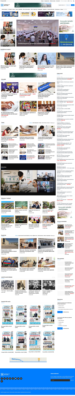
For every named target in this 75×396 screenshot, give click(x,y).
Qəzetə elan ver (62, 5)
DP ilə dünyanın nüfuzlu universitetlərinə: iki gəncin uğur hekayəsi (65, 180)
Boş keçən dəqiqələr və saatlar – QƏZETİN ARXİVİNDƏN (20, 292)
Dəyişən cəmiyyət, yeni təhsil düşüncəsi (21, 211)
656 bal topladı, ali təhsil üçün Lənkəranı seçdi (7, 32)
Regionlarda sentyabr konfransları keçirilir (43, 113)
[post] (8, 28)
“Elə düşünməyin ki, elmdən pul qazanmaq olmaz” (46, 188)
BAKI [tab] (31, 235)
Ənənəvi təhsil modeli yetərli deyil (69, 274)
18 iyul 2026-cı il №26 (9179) (34, 351)
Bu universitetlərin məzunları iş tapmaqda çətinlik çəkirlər (69, 263)
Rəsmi (13, 9)
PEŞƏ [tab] (48, 122)
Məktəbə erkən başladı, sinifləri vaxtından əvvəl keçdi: (69, 239)
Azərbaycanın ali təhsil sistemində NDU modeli (6, 211)
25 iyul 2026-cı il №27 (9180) (21, 352)
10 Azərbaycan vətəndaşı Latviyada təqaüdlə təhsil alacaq (50, 144)
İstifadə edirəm (61, 305)
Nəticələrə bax (66, 312)
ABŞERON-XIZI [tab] (34, 235)
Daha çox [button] (52, 122)
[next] (57, 33)
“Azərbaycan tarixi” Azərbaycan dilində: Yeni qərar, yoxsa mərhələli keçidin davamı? (65, 171)
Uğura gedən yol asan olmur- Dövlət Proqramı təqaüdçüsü (64, 196)
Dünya (61, 9)
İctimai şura (57, 9)
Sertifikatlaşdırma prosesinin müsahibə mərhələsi (65, 120)
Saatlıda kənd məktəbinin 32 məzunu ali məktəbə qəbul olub (46, 250)
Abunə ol (68, 5)
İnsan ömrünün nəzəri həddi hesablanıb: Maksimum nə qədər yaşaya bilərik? (69, 245)
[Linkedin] (71, 1)
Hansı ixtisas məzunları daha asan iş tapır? (69, 268)
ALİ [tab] (49, 122)
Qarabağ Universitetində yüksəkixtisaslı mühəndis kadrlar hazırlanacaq (65, 140)
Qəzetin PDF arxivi (50, 9)
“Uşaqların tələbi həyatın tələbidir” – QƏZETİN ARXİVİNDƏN (48, 292)
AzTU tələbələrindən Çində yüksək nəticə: (31, 156)
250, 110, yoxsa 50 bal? (27, 94)
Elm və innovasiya (26, 9)
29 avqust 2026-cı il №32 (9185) (6, 327)
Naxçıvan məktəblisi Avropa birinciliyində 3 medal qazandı (9, 269)
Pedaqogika (40, 9)
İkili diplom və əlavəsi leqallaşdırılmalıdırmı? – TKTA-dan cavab (65, 167)
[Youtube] (68, 1)
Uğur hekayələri (61, 320)
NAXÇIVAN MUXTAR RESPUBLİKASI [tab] (24, 235)
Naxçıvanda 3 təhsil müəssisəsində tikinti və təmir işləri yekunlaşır (65, 66)
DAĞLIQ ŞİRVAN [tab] (40, 235)
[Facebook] (61, 1)
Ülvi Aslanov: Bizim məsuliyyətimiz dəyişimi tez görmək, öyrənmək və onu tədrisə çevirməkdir (46, 175)
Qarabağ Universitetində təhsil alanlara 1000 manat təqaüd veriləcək (69, 232)
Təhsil (16, 9)
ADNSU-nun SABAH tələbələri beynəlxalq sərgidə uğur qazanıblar (31, 144)
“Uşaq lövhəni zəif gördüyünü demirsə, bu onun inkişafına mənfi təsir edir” (27, 186)
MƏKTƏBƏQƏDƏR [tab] (35, 122)
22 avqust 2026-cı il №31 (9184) (20, 327)
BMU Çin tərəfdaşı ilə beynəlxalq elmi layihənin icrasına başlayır (13, 144)
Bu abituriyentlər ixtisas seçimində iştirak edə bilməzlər (9, 114)
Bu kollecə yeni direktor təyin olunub (69, 280)
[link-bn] (66, 40)
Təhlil (32, 9)
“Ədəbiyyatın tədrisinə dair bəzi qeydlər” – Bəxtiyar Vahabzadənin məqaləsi (7, 292)
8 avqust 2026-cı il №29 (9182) (47, 326)
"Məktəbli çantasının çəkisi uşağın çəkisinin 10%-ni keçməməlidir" (9, 187)
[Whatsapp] (67, 1)
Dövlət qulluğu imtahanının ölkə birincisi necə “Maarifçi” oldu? (46, 67)
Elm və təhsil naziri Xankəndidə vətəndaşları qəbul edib (31, 150)
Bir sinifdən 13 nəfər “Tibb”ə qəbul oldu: (69, 225)
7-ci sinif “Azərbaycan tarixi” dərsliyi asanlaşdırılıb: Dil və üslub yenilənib (64, 204)
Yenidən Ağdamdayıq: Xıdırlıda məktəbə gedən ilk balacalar (69, 292)
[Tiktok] (65, 1)
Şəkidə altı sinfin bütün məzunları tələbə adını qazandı (46, 269)
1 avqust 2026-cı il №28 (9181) (7, 352)
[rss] (2, 381)
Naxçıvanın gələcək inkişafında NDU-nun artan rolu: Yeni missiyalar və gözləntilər (6, 226)
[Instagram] (64, 1)
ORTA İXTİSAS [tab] (44, 122)
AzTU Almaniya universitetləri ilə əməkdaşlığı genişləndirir (50, 150)
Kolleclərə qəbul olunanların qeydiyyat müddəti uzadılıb (27, 138)
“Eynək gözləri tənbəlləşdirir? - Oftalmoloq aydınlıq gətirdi (7, 44)
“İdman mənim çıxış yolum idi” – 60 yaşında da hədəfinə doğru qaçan (64, 144)
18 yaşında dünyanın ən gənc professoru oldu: (69, 252)
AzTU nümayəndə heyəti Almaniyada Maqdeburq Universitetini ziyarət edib (13, 156)
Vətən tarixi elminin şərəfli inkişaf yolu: (47, 211)
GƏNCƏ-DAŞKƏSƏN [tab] (46, 235)
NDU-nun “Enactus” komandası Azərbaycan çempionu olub (28, 250)
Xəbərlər (59, 323)
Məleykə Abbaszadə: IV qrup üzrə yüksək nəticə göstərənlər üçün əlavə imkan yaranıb (65, 188)
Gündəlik (10, 9)
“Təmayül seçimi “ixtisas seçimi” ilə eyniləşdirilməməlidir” (64, 184)
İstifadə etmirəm (61, 307)
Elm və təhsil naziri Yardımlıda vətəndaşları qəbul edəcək (27, 269)
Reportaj (35, 9)
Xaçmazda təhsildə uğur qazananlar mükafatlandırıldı (49, 156)
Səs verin (60, 312)
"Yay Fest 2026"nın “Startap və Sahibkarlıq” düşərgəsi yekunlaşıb (9, 95)
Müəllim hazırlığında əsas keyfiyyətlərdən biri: (47, 225)
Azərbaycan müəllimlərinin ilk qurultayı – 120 (21, 225)
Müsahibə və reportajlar (62, 325)
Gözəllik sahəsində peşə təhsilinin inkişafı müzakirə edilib (13, 150)
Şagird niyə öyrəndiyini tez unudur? (34, 211)
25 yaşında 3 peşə (69, 286)
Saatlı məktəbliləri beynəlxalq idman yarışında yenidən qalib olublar (64, 176)
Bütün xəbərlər (5, 9)
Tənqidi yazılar (61, 322)
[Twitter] (62, 1)
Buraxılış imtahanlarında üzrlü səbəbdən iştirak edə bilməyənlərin (9, 139)
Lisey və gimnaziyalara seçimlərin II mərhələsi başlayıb (64, 192)
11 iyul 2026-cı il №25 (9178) (48, 352)
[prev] (18, 33)
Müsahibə (20, 9)
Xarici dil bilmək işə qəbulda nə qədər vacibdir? (28, 113)
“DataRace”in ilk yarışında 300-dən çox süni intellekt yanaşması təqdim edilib (65, 132)
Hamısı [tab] (30, 122)
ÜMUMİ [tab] (40, 122)
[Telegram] (69, 1)
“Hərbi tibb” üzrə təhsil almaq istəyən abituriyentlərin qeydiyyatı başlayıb (45, 95)
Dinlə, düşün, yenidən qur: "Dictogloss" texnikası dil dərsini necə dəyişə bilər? (34, 225)
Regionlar (45, 9)
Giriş (73, 5)
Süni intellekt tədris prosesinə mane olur (65, 309)
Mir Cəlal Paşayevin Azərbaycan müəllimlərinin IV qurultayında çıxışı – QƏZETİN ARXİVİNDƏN (35, 292)
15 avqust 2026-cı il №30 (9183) (34, 327)
